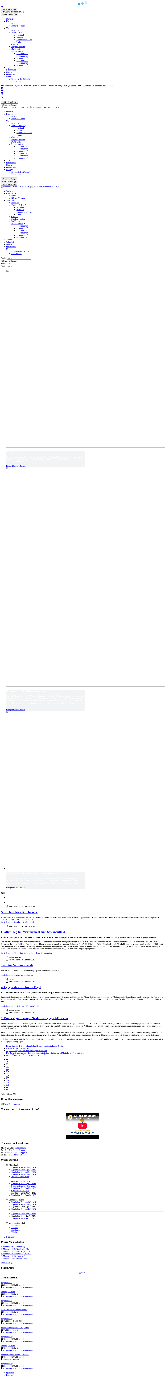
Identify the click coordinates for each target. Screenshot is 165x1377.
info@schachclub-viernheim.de (47, 86)
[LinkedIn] (2, 97)
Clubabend (17, 1155)
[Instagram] (2, 95)
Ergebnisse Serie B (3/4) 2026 (23, 1218)
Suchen (4, 258)
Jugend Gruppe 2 (20, 1152)
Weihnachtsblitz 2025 (20, 1177)
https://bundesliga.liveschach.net (69, 1039)
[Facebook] (2, 93)
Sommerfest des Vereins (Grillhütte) (15, 1355)
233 (7, 1069)
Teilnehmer (15, 1225)
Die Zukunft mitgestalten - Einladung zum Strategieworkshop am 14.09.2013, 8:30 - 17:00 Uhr (45, 1053)
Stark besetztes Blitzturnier (19, 912)
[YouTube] (2, 90)
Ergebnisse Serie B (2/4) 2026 (23, 1188)
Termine (14, 1227)
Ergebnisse (15, 1230)
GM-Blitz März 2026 (20, 1190)
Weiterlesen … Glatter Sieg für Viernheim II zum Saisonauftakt (26, 953)
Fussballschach (19, 1148)
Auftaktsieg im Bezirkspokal (17, 1048)
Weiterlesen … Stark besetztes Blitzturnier (18, 922)
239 (7, 1083)
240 (7, 1085)
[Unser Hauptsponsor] (10, 1104)
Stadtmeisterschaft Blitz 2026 (23, 1186)
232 (7, 1066)
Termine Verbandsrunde (17, 965)
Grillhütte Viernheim (11, 1359)
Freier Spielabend (8, 1292)
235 (7, 1073)
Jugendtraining (7, 1283)
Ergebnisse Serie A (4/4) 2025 (23, 1174)
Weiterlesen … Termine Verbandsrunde (17, 975)
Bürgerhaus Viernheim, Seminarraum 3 (19, 1287)
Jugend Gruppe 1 (20, 1150)
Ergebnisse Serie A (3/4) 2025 (23, 1172)
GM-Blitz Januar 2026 (20, 1181)
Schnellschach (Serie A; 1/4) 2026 (15, 1328)
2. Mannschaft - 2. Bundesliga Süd (15, 1249)
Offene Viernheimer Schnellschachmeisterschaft (25, 1055)
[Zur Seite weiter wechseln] (7, 1087)
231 (7, 1064)
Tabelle (14, 1232)
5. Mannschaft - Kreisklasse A (13, 1256)
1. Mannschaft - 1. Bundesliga (13, 1247)
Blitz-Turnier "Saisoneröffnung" (14, 1310)
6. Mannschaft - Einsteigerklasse (14, 1258)
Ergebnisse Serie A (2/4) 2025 (23, 1170)
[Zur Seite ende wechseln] (7, 1090)
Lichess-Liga (9, 1237)
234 (7, 1071)
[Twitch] (2, 88)
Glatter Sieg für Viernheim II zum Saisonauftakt (33, 932)
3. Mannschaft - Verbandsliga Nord (15, 1251)
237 (7, 1078)
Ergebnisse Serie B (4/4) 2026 (23, 1195)
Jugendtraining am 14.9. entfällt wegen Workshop (26, 1050)
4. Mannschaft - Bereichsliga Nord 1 (16, 1254)
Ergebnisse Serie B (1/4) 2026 (23, 1183)
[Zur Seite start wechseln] (7, 1059)
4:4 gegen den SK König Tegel (21, 987)
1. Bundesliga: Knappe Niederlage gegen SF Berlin (34, 1018)
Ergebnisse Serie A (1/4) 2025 (23, 1167)
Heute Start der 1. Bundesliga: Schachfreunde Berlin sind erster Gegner (35, 1046)
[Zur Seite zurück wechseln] (7, 1062)
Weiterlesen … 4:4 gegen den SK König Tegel (20, 1006)
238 (7, 1080)
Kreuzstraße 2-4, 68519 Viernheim (17, 86)
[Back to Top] (2, 7)
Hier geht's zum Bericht (15, 466)
